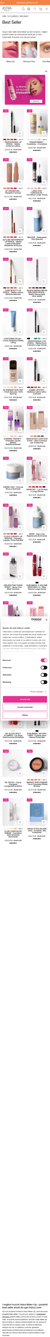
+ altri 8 (20, 139)
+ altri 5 (20, 387)
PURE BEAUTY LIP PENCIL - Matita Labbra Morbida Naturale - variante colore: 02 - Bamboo (8, 288)
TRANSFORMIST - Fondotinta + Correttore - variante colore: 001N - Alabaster (32, 139)
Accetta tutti (25, 699)
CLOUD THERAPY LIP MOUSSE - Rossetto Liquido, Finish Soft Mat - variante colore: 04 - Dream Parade (15, 534)
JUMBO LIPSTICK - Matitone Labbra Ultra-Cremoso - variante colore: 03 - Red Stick (28, 387)
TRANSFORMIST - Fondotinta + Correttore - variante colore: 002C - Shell (39, 139)
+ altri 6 (20, 188)
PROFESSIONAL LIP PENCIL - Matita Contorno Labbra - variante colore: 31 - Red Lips (4, 139)
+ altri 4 (20, 237)
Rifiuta (25, 715)
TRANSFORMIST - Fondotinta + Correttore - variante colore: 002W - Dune (35, 139)
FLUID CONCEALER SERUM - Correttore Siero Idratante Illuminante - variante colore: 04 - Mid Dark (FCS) (15, 828)
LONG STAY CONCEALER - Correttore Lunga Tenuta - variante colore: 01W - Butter (32, 188)
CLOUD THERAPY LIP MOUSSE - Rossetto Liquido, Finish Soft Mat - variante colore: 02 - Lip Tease (8, 534)
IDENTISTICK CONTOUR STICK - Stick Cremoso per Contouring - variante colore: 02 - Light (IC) (35, 436)
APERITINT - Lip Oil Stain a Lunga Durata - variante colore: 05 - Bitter (44, 487)
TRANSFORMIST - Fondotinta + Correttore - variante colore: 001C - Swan (28, 139)
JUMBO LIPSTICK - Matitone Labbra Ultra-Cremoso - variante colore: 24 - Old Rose (39, 387)
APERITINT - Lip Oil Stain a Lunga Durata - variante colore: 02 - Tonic (33, 487)
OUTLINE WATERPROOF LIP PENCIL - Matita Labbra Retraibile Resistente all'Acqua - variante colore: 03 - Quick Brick (11, 237)
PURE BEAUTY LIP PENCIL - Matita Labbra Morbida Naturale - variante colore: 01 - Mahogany (4, 288)
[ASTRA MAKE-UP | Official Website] (7, 9)
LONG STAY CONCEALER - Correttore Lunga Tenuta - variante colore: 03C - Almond (39, 188)
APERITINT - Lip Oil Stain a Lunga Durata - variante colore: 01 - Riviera (30, 487)
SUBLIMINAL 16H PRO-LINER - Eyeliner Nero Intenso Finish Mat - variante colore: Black (37, 731)
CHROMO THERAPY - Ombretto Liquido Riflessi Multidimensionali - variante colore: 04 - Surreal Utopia (15, 436)
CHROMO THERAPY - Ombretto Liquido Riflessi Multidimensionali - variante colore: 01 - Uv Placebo (4, 436)
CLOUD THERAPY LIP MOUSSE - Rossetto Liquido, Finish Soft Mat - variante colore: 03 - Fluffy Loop (11, 534)
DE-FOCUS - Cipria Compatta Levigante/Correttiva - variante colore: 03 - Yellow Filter (16, 779)
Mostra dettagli (36, 692)
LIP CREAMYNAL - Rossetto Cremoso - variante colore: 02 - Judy (8, 188)
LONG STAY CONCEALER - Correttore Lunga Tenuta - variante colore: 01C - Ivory (28, 188)
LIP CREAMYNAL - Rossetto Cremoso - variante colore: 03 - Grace (11, 188)
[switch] (44, 667)
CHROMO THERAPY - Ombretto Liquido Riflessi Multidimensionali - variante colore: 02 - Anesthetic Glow (8, 436)
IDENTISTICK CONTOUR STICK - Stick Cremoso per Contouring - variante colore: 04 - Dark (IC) (42, 436)
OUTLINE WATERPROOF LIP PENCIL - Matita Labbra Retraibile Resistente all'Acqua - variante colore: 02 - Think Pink (8, 237)
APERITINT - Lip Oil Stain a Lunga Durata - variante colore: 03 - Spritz (37, 487)
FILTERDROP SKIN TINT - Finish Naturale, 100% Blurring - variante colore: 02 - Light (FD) (8, 387)
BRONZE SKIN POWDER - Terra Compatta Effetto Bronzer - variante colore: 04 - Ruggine (28, 779)
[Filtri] (46, 71)
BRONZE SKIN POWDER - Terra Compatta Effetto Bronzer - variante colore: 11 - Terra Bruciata (35, 779)
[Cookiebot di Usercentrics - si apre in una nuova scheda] (31, 619)
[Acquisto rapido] (20, 133)
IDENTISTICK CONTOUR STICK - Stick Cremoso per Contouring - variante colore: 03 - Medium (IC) (38, 436)
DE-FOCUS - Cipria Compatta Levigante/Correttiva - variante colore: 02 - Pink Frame (13, 779)
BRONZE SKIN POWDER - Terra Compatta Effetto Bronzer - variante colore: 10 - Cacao (32, 779)
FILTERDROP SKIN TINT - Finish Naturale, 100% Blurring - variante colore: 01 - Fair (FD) (4, 387)
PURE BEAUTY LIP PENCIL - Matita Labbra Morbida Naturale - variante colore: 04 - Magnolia (15, 288)
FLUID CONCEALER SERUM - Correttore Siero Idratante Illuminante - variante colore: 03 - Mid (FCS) (11, 828)
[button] (23, 9)
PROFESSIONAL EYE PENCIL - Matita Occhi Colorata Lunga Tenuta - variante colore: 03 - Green (35, 338)
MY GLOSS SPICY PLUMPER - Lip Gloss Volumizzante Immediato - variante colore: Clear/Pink (13, 731)
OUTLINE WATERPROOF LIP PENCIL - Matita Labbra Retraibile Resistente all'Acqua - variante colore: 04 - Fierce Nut (15, 237)
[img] (13, 152)
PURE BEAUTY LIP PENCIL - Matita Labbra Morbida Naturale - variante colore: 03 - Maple (11, 288)
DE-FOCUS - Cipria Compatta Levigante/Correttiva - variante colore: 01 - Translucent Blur (9, 779)
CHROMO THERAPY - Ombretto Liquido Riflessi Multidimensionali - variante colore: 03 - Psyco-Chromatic (11, 436)
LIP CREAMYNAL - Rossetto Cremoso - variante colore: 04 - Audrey (15, 188)
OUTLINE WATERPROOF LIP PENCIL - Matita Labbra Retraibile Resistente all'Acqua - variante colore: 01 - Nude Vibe (4, 237)
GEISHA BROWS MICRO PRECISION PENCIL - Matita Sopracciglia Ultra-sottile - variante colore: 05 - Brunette (44, 288)
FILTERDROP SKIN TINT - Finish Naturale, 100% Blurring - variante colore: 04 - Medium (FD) (15, 387)
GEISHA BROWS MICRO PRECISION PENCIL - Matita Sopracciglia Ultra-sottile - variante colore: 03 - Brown (37, 288)
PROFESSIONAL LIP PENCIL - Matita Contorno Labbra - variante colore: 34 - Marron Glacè (15, 139)
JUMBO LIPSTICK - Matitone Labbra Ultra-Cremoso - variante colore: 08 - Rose (35, 387)
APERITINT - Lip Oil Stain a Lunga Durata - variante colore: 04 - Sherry (40, 487)
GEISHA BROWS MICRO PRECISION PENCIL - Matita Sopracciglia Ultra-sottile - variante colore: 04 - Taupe (40, 288)
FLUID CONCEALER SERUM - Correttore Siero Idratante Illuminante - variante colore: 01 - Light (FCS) (4, 828)
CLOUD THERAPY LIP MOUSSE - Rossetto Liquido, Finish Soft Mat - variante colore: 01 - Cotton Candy (4, 534)
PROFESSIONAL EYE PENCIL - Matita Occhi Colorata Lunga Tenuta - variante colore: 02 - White (32, 338)
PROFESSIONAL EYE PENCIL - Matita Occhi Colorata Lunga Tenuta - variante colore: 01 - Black (28, 338)
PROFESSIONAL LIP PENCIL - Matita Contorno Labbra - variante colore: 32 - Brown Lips (8, 139)
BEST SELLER (24, 16)
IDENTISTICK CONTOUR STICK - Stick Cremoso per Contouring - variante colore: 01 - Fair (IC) (31, 436)
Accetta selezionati (25, 707)
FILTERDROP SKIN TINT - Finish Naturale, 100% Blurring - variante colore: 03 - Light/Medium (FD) (11, 387)
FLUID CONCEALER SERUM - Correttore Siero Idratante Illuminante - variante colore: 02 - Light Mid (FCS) (8, 828)
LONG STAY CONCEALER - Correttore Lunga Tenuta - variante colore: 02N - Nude (35, 188)
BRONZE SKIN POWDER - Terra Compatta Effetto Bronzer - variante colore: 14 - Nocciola (39, 779)
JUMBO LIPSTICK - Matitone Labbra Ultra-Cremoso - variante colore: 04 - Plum (32, 387)
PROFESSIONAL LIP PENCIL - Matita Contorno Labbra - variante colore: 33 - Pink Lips (11, 139)
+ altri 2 (20, 287)
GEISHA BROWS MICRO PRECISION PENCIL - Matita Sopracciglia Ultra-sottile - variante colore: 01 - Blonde (30, 288)
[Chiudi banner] (46, 620)
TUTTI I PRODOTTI (13, 16)
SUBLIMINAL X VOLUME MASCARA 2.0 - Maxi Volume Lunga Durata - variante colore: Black (37, 582)
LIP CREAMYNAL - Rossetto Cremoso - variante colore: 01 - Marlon (4, 188)
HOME (4, 16)
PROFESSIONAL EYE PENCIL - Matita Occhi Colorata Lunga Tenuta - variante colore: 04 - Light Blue (39, 338)
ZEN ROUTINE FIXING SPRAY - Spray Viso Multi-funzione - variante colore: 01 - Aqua (13, 582)
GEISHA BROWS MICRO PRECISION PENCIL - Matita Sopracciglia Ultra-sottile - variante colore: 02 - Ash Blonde (33, 288)
